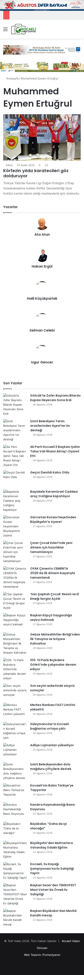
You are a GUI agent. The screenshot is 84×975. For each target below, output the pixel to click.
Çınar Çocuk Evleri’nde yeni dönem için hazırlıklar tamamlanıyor (51, 547)
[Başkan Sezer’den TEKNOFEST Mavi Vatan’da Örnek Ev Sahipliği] (15, 894)
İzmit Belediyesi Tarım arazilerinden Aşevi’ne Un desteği (50, 425)
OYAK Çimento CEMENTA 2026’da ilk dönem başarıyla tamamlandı (52, 573)
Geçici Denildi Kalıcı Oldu (49, 472)
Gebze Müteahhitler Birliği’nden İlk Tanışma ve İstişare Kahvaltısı (55, 639)
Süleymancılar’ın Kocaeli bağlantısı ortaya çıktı (49, 726)
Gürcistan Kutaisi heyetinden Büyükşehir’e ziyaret (53, 519)
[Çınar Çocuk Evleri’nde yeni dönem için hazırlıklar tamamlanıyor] (15, 552)
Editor (9, 165)
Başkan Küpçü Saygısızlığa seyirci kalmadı (51, 617)
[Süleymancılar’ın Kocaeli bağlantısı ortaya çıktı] (15, 731)
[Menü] (5, 31)
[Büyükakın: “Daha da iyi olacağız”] (15, 830)
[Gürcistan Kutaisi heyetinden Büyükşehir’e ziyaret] (15, 526)
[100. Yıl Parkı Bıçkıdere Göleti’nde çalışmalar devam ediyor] (15, 669)
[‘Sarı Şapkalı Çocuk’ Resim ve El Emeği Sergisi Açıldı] (15, 601)
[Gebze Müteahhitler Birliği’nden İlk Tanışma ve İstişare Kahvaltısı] (15, 643)
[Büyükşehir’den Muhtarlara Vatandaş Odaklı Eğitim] (15, 850)
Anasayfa (12, 78)
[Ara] (78, 31)
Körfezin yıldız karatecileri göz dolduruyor (35, 173)
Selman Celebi (42, 330)
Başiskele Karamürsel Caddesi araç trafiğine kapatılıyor (54, 493)
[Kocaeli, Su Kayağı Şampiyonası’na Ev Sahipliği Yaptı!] (15, 871)
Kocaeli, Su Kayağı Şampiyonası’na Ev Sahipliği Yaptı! (52, 868)
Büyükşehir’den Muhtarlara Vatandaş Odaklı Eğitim (51, 845)
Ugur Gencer (42, 362)
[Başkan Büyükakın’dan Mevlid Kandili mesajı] (15, 918)
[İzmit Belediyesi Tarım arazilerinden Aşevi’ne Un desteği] (15, 430)
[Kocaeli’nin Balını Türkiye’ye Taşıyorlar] (15, 791)
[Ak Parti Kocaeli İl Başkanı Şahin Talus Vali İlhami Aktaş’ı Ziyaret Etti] (15, 456)
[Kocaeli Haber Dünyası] (23, 29)
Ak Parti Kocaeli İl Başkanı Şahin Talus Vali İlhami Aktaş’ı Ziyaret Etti (55, 451)
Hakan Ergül (42, 266)
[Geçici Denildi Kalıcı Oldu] (15, 478)
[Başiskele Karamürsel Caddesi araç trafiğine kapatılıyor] (15, 500)
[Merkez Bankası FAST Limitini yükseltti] (15, 711)
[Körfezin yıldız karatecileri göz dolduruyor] (42, 137)
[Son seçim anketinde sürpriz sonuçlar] (15, 692)
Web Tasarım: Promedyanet (42, 954)
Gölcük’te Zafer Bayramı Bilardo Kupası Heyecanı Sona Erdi (55, 397)
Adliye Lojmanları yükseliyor (52, 745)
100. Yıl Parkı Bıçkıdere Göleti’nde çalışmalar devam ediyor (53, 664)
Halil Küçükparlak (42, 298)
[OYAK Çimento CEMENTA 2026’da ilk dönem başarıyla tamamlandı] (15, 577)
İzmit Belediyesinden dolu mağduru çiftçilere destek (50, 766)
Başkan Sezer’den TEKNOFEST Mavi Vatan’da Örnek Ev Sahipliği (53, 889)
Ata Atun (42, 234)
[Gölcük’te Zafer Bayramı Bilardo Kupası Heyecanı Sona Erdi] (15, 404)
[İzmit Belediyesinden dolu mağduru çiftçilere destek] (15, 771)
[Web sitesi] (42, 241)
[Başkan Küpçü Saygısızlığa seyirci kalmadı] (15, 621)
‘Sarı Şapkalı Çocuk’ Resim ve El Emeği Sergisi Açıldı (54, 596)
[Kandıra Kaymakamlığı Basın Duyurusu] (15, 810)
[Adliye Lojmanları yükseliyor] (15, 751)
